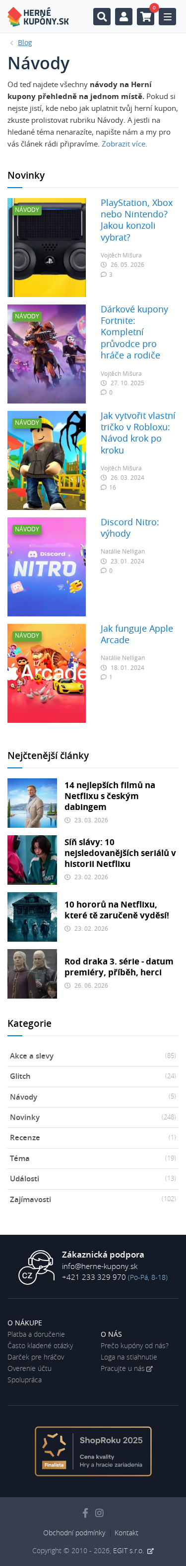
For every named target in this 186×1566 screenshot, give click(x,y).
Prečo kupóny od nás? (135, 1346)
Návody (93, 1097)
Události (93, 1179)
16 (112, 488)
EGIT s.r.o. (129, 1551)
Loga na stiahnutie (129, 1357)
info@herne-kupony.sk (99, 1266)
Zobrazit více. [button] (124, 144)
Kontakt (126, 1533)
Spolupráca (24, 1380)
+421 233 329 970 (94, 1277)
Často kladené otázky (40, 1346)
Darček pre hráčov (35, 1357)
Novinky (93, 1117)
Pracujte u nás (123, 1368)
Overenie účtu (29, 1368)
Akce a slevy (93, 1056)
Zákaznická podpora (103, 1255)
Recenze (93, 1138)
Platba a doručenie (36, 1334)
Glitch (93, 1076)
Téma (93, 1158)
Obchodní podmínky (74, 1533)
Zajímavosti (93, 1200)
